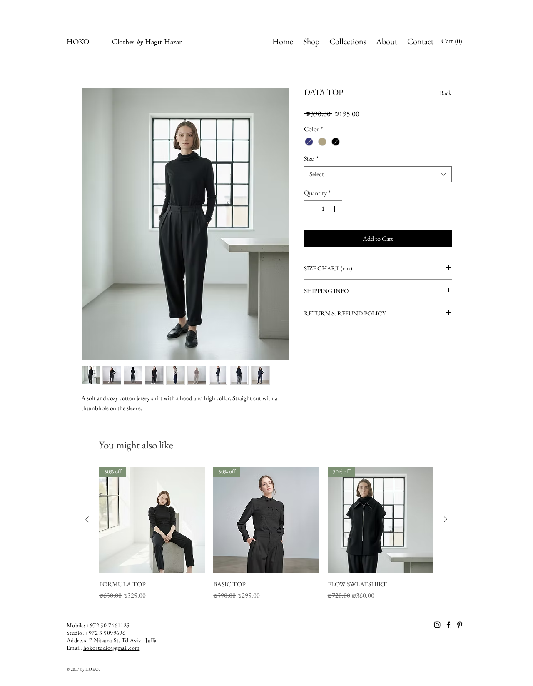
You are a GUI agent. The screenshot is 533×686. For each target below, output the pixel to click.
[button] (455, 41)
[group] (266, 533)
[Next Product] (446, 519)
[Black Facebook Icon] (448, 625)
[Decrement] (311, 209)
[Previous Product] (87, 519)
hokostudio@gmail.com (111, 647)
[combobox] (378, 174)
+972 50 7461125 (108, 625)
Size (311, 159)
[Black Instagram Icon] (437, 625)
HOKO (89, 42)
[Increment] (335, 209)
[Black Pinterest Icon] (460, 625)
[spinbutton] (323, 209)
